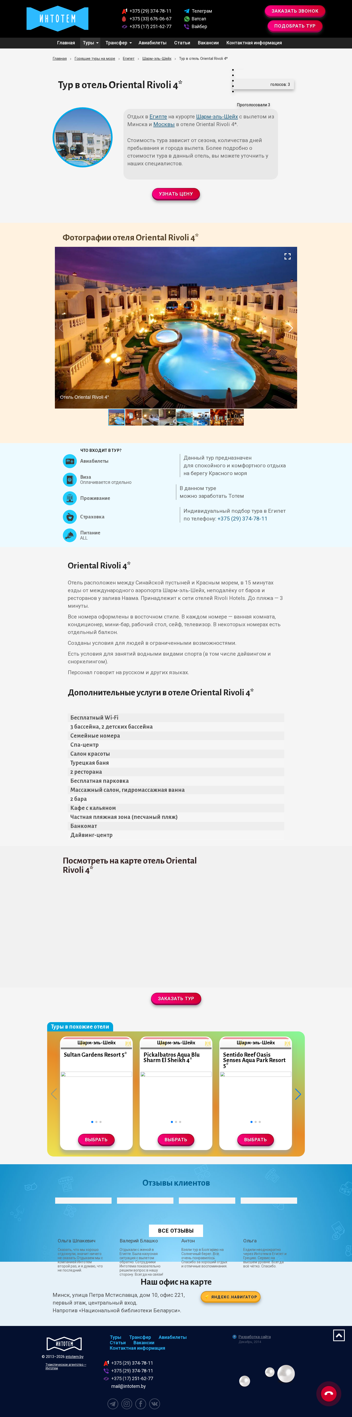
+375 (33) (150, 18)
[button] (287, 256)
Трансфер (116, 42)
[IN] (126, 1403)
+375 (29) (150, 11)
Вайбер (199, 26)
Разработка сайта (255, 1336)
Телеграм (202, 11)
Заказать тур (176, 998)
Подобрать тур (295, 26)
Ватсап (199, 18)
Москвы (164, 124)
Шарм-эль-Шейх (217, 116)
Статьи (182, 42)
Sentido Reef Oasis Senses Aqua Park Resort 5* (254, 1060)
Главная (66, 42)
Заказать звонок (295, 11)
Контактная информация (254, 42)
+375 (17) (150, 26)
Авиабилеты (152, 42)
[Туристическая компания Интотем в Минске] (64, 1344)
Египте (158, 116)
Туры (88, 42)
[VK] (154, 1403)
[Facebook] (140, 1403)
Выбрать (96, 1139)
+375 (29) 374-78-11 (242, 519)
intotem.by (74, 1356)
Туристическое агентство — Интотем (66, 1366)
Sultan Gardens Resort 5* (95, 1055)
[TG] (112, 1403)
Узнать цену (176, 194)
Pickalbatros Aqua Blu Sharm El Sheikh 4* (172, 1057)
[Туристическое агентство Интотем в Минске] (57, 19)
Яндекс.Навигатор (234, 1297)
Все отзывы (176, 1231)
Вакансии (208, 42)
